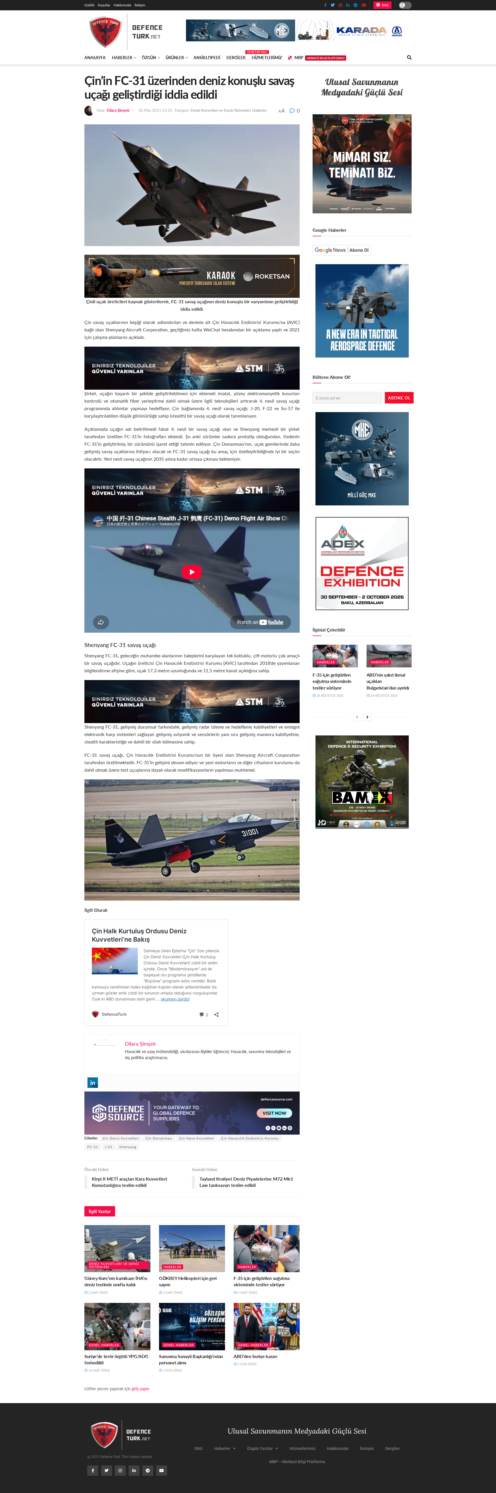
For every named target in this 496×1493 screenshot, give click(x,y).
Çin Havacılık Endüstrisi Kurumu (250, 1138)
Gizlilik (89, 5)
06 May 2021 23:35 (155, 110)
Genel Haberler (104, 1345)
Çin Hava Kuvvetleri (196, 1138)
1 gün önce (172, 1370)
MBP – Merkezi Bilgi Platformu (297, 1461)
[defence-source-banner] (192, 1112)
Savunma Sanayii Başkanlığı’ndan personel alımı (191, 1359)
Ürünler (175, 57)
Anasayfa (95, 57)
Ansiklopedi (206, 57)
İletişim (140, 5)
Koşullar (104, 5)
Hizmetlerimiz (267, 57)
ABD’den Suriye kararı (255, 1356)
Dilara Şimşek (118, 110)
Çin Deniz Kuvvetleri (120, 1138)
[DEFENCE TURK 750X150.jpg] (192, 367)
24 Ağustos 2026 (383, 695)
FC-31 (92, 1146)
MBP (319, 57)
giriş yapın (140, 1388)
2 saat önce (98, 1292)
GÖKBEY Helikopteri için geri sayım (188, 1281)
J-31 (109, 1146)
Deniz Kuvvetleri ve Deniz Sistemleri (221, 110)
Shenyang (127, 1146)
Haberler (122, 57)
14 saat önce (99, 1370)
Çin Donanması (159, 1138)
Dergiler (235, 56)
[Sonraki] (367, 717)
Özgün (149, 57)
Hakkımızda (122, 5)
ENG (385, 5)
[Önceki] (357, 717)
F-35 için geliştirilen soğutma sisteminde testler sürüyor (261, 1281)
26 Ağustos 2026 (329, 695)
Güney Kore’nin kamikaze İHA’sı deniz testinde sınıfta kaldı (115, 1281)
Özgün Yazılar (260, 1448)
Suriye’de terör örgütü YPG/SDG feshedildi (116, 1359)
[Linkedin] (93, 1082)
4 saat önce (247, 1292)
